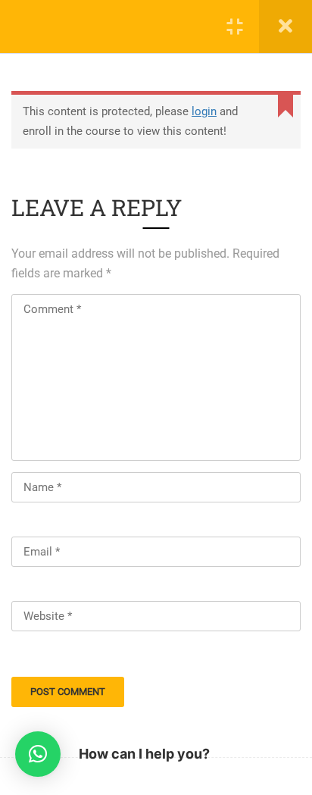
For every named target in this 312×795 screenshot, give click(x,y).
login (204, 111)
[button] (38, 754)
